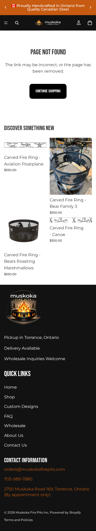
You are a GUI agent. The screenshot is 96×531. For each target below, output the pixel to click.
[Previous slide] (5, 7)
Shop (9, 396)
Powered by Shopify (65, 512)
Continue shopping (48, 91)
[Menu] (6, 23)
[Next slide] (90, 7)
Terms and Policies (18, 520)
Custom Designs (21, 406)
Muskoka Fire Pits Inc (32, 512)
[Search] (17, 22)
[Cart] (89, 22)
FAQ (8, 416)
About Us (13, 435)
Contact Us (15, 445)
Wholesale (15, 425)
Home (10, 387)
